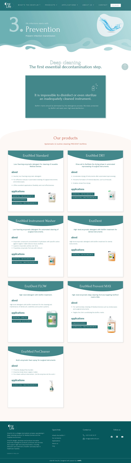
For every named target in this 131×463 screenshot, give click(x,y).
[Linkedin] (117, 437)
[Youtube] (122, 437)
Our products (56, 438)
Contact (103, 5)
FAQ (53, 446)
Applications (69, 5)
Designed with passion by (69, 460)
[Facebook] (111, 437)
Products (50, 5)
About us (87, 5)
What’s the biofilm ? (29, 5)
